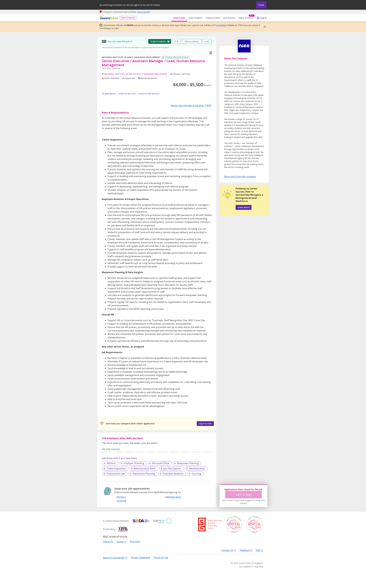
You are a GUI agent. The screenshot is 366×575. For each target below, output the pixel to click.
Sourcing (196, 473)
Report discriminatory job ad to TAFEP (191, 105)
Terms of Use (161, 557)
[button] (263, 26)
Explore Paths (213, 17)
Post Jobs (135, 541)
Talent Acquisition (116, 468)
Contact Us (227, 550)
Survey (120, 541)
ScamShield (221, 25)
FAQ (258, 550)
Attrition (111, 463)
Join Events (229, 17)
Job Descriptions (172, 468)
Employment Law (116, 473)
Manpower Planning (188, 463)
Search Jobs (179, 17)
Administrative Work (145, 468)
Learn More (243, 207)
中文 (177, 41)
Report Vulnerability (114, 557)
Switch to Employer (128, 18)
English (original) (158, 41)
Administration (197, 468)
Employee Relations (173, 473)
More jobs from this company (240, 176)
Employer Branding (134, 463)
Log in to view (205, 423)
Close (261, 4)
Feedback (245, 550)
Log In (263, 17)
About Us (108, 541)
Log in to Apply (243, 494)
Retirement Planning (144, 473)
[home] (108, 18)
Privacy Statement (140, 557)
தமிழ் (207, 41)
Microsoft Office (160, 463)
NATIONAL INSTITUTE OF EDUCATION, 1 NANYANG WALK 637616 (135, 74)
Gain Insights (195, 17)
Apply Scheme (245, 18)
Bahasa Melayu (192, 41)
